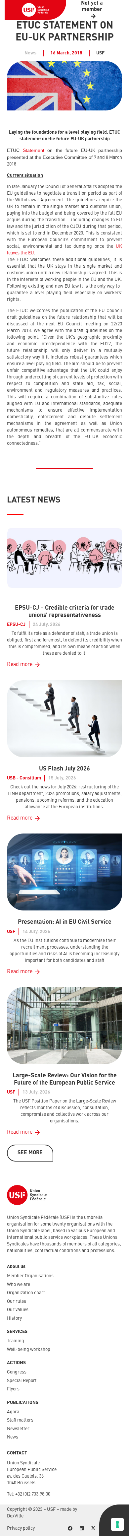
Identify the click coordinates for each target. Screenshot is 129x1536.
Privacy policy (21, 1528)
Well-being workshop (28, 1349)
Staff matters (20, 1420)
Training (15, 1341)
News (12, 1437)
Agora (13, 1412)
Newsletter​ (18, 1429)
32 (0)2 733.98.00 (34, 1494)
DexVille (15, 1516)
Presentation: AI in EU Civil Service (64, 922)
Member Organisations (30, 1276)
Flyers (13, 1389)
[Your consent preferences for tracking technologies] (117, 1524)
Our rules (16, 1301)
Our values (17, 1309)
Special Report (22, 1380)
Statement (33, 150)
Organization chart (26, 1293)
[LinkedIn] (81, 1528)
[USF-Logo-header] (35, 10)
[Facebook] (70, 1528)
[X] (93, 1528)
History (14, 1318)
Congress (16, 1372)
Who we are (18, 1284)
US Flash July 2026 (64, 769)
